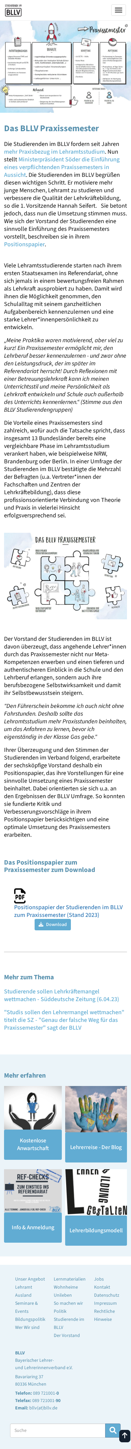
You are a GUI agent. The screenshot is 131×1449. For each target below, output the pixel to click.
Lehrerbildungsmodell (96, 1231)
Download (56, 924)
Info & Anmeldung (33, 1228)
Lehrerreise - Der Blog (96, 1147)
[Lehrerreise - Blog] (96, 1109)
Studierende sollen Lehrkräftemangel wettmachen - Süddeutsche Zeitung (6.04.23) (61, 995)
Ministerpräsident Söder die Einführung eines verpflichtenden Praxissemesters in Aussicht (62, 167)
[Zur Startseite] (13, 9)
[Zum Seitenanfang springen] (124, 1436)
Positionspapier (24, 244)
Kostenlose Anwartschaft (33, 1144)
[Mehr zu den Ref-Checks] (33, 1190)
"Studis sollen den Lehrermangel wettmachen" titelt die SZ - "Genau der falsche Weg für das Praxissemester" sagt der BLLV (64, 1020)
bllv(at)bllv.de (43, 1408)
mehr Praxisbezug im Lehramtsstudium (54, 152)
